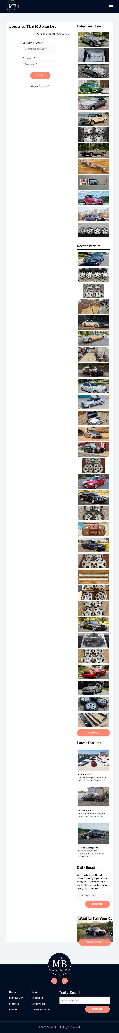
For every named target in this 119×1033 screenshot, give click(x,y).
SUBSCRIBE (97, 904)
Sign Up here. (63, 34)
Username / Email (33, 42)
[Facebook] (54, 980)
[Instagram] (65, 980)
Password (29, 58)
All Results (93, 732)
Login (40, 75)
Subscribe (97, 1009)
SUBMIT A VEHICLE (94, 942)
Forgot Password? (40, 86)
